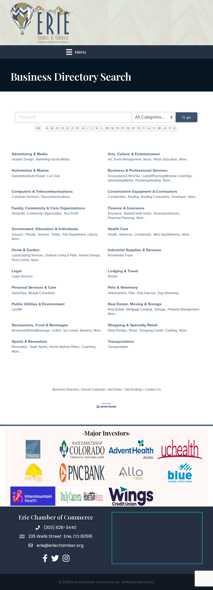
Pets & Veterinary (123, 287)
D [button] (63, 128)
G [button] (78, 128)
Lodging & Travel (123, 271)
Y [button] (170, 128)
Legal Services (22, 276)
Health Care (118, 229)
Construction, (117, 197)
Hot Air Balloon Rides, (64, 347)
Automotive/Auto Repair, (29, 176)
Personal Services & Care (34, 287)
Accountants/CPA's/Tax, (124, 176)
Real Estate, (116, 309)
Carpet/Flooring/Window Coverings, (167, 176)
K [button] (97, 128)
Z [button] (175, 128)
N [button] (112, 128)
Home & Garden (25, 250)
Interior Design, (90, 255)
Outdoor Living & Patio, (61, 255)
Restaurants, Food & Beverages (40, 325)
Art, (110, 159)
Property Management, (184, 309)
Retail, (133, 330)
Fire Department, (74, 234)
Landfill (17, 309)
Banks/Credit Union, (138, 213)
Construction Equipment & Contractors (142, 191)
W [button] (159, 128)
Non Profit (71, 213)
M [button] (107, 128)
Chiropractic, (143, 234)
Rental (112, 276)
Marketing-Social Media (52, 159)
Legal (17, 271)
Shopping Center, (151, 330)
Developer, (179, 197)
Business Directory (65, 389)
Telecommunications (55, 197)
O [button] (118, 128)
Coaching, (89, 347)
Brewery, (86, 330)
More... (184, 159)
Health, (113, 234)
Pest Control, (21, 260)
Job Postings (133, 389)
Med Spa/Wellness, (167, 234)
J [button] (92, 128)
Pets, (132, 293)
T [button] (144, 128)
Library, (93, 234)
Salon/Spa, (19, 293)
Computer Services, (25, 197)
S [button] (139, 128)
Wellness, (126, 234)
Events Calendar (93, 389)
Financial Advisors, (167, 213)
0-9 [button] (38, 128)
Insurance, (115, 213)
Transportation (121, 341)
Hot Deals (115, 389)
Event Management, (128, 159)
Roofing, (134, 197)
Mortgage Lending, (139, 309)
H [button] (83, 128)
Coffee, (57, 330)
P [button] (123, 128)
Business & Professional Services (138, 170)
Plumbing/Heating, (148, 180)
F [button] (73, 128)
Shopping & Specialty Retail (132, 325)
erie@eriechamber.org (60, 545)
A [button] (47, 128)
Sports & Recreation (29, 341)
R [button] (133, 128)
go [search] (189, 117)
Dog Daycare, (146, 293)
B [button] (52, 128)
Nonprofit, (18, 213)
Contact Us (153, 389)
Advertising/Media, (121, 180)
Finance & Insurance (126, 208)
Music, (147, 159)
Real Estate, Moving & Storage (135, 304)
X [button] (165, 128)
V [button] (154, 128)
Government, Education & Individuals (45, 229)
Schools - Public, (49, 234)
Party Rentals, (118, 330)
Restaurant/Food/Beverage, (31, 330)
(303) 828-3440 (60, 527)
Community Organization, (45, 213)
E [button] (68, 128)
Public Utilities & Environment (38, 304)
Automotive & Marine (30, 170)
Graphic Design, (23, 159)
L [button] (102, 128)
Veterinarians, (117, 293)
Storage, (160, 309)
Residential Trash (120, 255)
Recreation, (20, 347)
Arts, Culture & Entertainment (134, 154)
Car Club (53, 176)
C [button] (57, 128)
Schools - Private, (24, 234)
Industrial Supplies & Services (134, 250)
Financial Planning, (121, 218)
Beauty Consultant (42, 293)
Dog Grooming (168, 293)
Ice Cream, (71, 330)
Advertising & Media (30, 154)
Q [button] (128, 128)
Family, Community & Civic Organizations (48, 208)
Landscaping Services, (28, 255)
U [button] (149, 128)
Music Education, (166, 159)
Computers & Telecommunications (42, 191)
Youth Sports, (38, 347)
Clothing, (171, 330)
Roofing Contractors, (155, 197)
